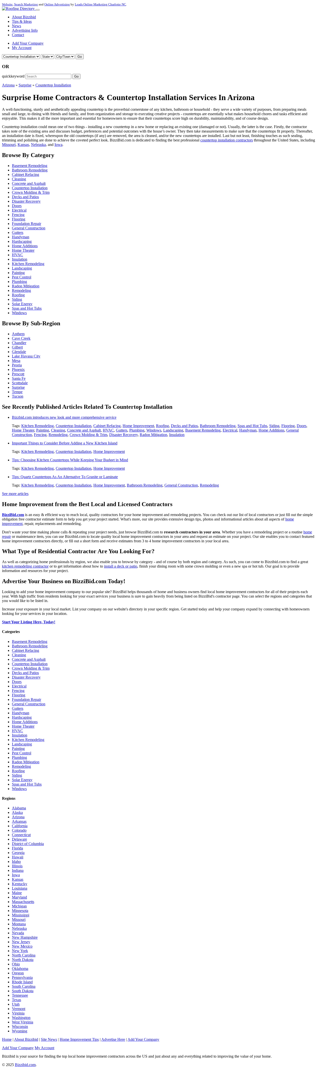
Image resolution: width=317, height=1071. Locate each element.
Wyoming (19, 1031)
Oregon (18, 973)
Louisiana (19, 888)
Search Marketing (26, 4)
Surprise (25, 85)
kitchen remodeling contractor (25, 566)
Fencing (18, 215)
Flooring (18, 219)
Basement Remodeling (29, 166)
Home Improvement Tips (79, 1039)
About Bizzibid (24, 17)
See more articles (15, 494)
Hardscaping (22, 241)
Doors (17, 206)
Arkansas (19, 821)
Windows (19, 313)
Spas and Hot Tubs (27, 308)
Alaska (17, 812)
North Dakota (22, 960)
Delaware (19, 839)
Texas (16, 1000)
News (16, 26)
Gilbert (17, 347)
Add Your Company (28, 43)
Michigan (19, 906)
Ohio (16, 964)
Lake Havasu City (26, 356)
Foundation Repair (26, 223)
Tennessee (20, 995)
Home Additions (25, 246)
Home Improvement (138, 426)
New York (20, 951)
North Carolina (23, 955)
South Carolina (23, 986)
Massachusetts (23, 902)
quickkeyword (13, 76)
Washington (21, 1018)
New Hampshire (25, 937)
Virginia (18, 1013)
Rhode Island (22, 982)
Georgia (18, 853)
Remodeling (21, 290)
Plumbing (19, 281)
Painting (18, 273)
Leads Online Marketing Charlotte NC (100, 4)
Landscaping (22, 268)
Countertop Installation (53, 85)
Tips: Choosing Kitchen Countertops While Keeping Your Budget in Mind (70, 460)
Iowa (58, 144)
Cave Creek (21, 338)
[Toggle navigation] (38, 10)
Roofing (18, 295)
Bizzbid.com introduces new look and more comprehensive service (64, 417)
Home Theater (23, 250)
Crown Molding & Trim (31, 192)
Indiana (18, 870)
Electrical (19, 210)
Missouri (9, 144)
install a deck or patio (120, 566)
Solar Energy (22, 304)
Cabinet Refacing (25, 174)
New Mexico (22, 946)
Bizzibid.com (25, 1065)
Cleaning (19, 179)
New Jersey (21, 942)
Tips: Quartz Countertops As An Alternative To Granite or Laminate (65, 477)
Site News (49, 1039)
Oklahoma (20, 968)
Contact (18, 35)
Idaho (16, 861)
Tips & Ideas (22, 21)
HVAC (17, 255)
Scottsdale (20, 383)
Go (80, 56)
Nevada (18, 933)
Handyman (20, 237)
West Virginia (22, 1022)
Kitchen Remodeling (28, 264)
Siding (17, 299)
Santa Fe (19, 378)
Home (7, 1039)
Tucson (17, 396)
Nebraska (38, 144)
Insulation (19, 259)
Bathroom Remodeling (30, 170)
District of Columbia (28, 844)
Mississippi (20, 915)
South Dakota (22, 991)
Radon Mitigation (25, 286)
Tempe (17, 392)
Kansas (23, 144)
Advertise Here (113, 1039)
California (19, 826)
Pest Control (21, 277)
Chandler (19, 343)
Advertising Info (25, 30)
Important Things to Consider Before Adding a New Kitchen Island (64, 443)
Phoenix (18, 369)
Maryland (19, 897)
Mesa (16, 360)
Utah (16, 1004)
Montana (19, 924)
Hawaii (17, 857)
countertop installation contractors (226, 140)
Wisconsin (20, 1026)
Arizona (8, 85)
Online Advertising (57, 4)
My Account (21, 48)
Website (7, 4)
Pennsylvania (22, 977)
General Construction (28, 228)
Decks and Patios (25, 197)
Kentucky (19, 884)
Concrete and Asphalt (29, 183)
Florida (17, 848)
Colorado (19, 830)
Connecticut (21, 835)
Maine (17, 893)
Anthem (18, 334)
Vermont (18, 1009)
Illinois (17, 866)
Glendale (19, 352)
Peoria (17, 365)
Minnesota (20, 910)
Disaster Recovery (26, 201)
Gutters (17, 232)
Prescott (18, 374)
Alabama (19, 808)
